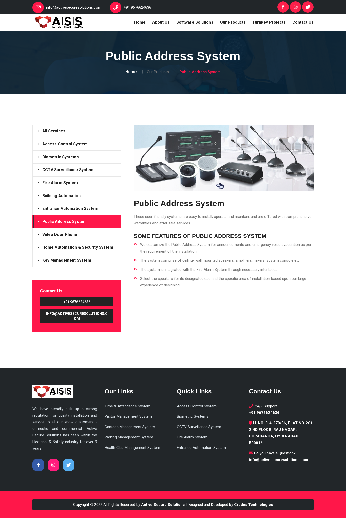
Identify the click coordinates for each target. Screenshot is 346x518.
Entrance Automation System (70, 208)
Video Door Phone (59, 234)
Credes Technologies (253, 504)
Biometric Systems (60, 157)
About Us (161, 22)
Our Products (233, 22)
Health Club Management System (132, 447)
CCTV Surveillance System (67, 169)
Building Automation (61, 195)
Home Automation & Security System (77, 247)
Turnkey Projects (269, 22)
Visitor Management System (128, 416)
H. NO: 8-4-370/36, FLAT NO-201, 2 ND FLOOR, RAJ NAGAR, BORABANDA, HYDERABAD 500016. (281, 433)
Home (140, 22)
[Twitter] (308, 7)
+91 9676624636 (76, 302)
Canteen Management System (130, 427)
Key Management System (66, 260)
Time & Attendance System (127, 406)
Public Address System (64, 221)
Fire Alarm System (60, 182)
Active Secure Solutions (163, 504)
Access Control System (65, 144)
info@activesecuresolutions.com (77, 316)
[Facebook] (283, 7)
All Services (53, 131)
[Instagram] (295, 7)
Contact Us (303, 22)
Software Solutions (194, 22)
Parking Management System (129, 437)
